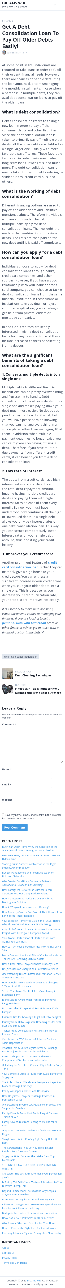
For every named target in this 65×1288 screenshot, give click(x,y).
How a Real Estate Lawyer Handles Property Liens (30, 963)
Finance (7, 20)
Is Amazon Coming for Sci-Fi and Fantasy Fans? (28, 1199)
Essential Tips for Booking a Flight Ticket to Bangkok (31, 1017)
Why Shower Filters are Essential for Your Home (29, 1223)
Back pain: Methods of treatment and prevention (29, 1213)
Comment (9, 724)
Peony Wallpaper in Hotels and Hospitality (25, 1091)
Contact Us (8, 1252)
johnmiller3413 (15, 52)
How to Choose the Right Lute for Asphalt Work (29, 1228)
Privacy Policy (9, 1257)
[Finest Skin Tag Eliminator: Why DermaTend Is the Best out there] (7, 689)
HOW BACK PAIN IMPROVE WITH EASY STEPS (28, 1218)
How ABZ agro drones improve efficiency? (25, 907)
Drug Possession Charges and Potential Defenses (30, 968)
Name (7, 769)
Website (7, 799)
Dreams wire (14, 3)
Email (6, 784)
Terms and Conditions (14, 1262)
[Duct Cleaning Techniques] (7, 673)
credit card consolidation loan (20, 656)
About (5, 1247)
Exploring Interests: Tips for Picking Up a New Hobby (31, 1233)
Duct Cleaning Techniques (33, 675)
